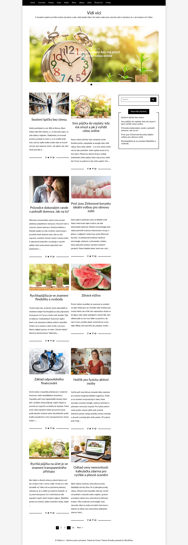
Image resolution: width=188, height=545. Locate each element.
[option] (94, 54)
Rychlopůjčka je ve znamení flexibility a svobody (138, 142)
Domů (32, 3)
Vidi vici (94, 13)
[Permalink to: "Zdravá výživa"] (91, 277)
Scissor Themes (101, 540)
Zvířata (108, 3)
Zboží (89, 3)
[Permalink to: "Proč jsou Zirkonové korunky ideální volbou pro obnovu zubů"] (91, 187)
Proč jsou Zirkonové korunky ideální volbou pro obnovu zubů (91, 207)
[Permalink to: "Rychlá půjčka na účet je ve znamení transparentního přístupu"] (49, 447)
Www (74, 3)
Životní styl (98, 3)
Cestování (41, 3)
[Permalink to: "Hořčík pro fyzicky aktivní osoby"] (91, 361)
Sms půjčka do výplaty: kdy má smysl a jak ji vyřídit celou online (91, 127)
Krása (59, 3)
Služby (66, 3)
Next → (80, 528)
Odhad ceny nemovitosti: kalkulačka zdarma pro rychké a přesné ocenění (91, 471)
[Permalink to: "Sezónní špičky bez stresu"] (49, 103)
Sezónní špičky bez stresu (49, 119)
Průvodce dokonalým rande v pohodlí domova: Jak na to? (137, 129)
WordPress (128, 540)
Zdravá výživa (91, 295)
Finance (51, 3)
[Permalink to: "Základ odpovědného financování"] (49, 361)
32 (73, 528)
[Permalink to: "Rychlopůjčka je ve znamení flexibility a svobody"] (49, 277)
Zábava (81, 3)
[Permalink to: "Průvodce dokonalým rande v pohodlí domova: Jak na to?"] (49, 189)
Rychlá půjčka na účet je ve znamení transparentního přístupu (49, 467)
